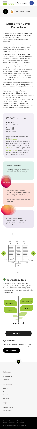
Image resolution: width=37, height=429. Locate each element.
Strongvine (22, 425)
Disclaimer (7, 410)
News (5, 392)
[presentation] (3, 253)
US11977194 (10, 147)
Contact (6, 398)
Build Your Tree (18, 333)
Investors (6, 395)
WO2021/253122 (11, 140)
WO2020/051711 (11, 150)
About (5, 389)
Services (6, 380)
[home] (8, 3)
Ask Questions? (11, 350)
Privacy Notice (8, 407)
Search (32, 3)
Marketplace (7, 377)
